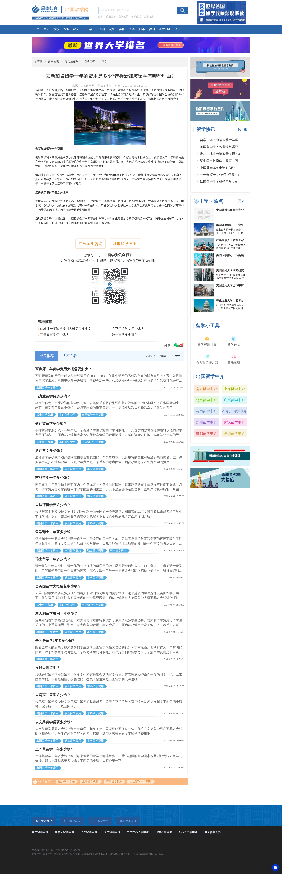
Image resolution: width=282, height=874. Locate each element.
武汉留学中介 (234, 422)
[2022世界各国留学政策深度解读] (221, 24)
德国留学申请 (112, 832)
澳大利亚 (165, 29)
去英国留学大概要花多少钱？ (58, 586)
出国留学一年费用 (141, 781)
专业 (66, 29)
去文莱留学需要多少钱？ (54, 722)
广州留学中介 (234, 400)
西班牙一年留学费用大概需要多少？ (65, 328)
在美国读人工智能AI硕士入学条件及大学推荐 (244, 240)
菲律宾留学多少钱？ (54, 334)
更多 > (242, 201)
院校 (56, 29)
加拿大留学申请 (64, 832)
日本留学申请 (163, 832)
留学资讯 (53, 61)
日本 (142, 29)
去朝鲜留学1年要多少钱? (54, 640)
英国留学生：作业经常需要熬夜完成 (225, 147)
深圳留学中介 (234, 433)
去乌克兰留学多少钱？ (52, 695)
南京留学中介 (206, 389)
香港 (132, 29)
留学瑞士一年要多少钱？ (54, 532)
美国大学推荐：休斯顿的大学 (234, 255)
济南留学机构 (114, 781)
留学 (100, 16)
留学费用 (90, 61)
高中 (112, 29)
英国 (122, 29)
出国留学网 (77, 9)
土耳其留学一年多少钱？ (54, 749)
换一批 (242, 129)
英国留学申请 (40, 832)
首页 (37, 29)
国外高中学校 (66, 781)
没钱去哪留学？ (47, 668)
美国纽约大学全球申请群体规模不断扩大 (241, 285)
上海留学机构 (90, 781)
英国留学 (111, 16)
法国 (178, 29)
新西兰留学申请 (188, 832)
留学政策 (123, 16)
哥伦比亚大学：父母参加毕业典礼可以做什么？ (245, 300)
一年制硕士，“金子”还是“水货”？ (223, 175)
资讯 (46, 29)
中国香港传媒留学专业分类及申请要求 (239, 209)
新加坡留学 (72, 61)
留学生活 (136, 16)
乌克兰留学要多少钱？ (128, 328)
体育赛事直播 (212, 832)
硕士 (92, 29)
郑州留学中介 (206, 422)
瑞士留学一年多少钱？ (52, 559)
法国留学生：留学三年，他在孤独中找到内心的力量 (236, 182)
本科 (102, 29)
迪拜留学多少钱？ (124, 334)
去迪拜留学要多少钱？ (52, 505)
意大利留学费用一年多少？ (56, 613)
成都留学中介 (206, 433)
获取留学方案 (125, 243)
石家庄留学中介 (234, 411)
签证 (76, 29)
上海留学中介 (234, 389)
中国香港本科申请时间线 (217, 168)
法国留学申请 (89, 832)
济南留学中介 (206, 411)
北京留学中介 (206, 400)
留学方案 (149, 16)
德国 (152, 29)
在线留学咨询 (90, 243)
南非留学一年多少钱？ (52, 478)
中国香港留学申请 (138, 832)
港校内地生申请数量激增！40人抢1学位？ (229, 154)
